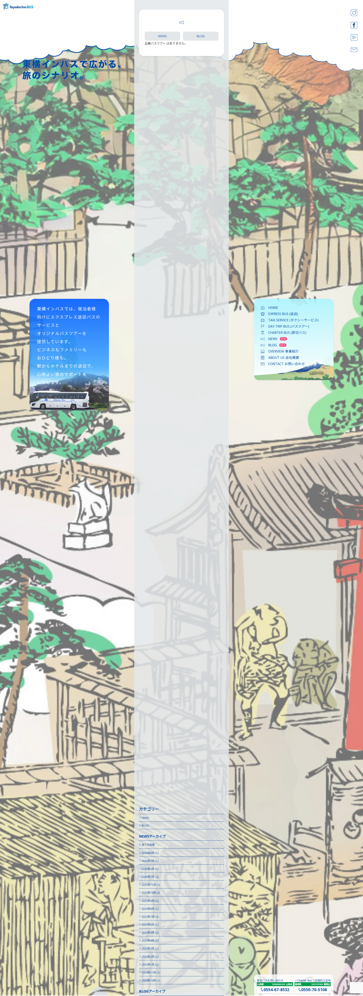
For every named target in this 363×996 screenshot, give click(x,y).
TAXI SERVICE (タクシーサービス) (293, 320)
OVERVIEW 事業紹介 (283, 351)
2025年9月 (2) (150, 901)
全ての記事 (148, 844)
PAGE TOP (351, 961)
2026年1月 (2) (150, 876)
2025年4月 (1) (150, 940)
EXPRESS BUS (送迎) (283, 313)
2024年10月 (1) (151, 980)
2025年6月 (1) (150, 924)
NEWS (162, 36)
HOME (273, 307)
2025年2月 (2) (150, 956)
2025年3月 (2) (150, 948)
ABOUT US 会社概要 (283, 357)
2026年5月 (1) (150, 861)
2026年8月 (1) (150, 853)
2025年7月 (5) (150, 916)
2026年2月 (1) (150, 869)
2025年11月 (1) (151, 884)
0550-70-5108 (314, 989)
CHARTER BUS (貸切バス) (287, 332)
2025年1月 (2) (150, 964)
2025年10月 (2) (151, 892)
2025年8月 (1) (150, 908)
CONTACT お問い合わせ (286, 363)
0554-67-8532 (276, 989)
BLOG (201, 36)
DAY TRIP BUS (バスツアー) (288, 326)
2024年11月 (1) (151, 972)
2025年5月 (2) (150, 932)
